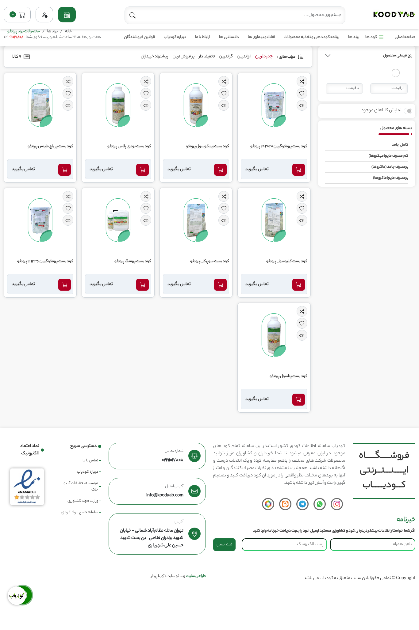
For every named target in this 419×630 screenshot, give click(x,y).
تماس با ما (90, 460)
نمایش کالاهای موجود (381, 110)
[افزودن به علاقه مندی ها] (302, 93)
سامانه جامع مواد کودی (79, 512)
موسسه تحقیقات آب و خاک (80, 486)
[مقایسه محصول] (302, 81)
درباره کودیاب (175, 37)
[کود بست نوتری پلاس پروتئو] (118, 105)
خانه (68, 31)
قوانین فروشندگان (139, 37)
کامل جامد (400, 145)
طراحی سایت (196, 576)
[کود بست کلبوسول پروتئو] (274, 220)
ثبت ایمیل (224, 544)
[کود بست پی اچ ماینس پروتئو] (40, 105)
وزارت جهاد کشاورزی (82, 501)
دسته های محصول (396, 128)
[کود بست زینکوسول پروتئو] (196, 105)
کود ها (371, 37)
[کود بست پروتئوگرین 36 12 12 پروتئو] (40, 220)
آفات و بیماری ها (261, 37)
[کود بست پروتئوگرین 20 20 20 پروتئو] (274, 105)
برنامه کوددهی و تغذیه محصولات (311, 37)
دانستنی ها (229, 37)
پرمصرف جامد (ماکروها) (389, 167)
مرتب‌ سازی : (286, 57)
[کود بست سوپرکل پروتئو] (196, 220)
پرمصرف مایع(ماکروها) (390, 178)
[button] (66, 14)
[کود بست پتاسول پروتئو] (274, 335)
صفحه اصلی (405, 37)
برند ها (353, 37)
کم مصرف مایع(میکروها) (388, 156)
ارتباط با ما (202, 37)
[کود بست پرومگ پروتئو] (118, 220)
